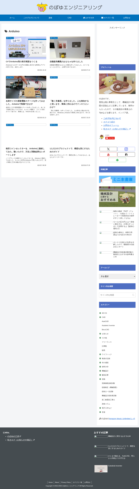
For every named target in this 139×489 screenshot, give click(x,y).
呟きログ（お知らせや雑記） (116, 129)
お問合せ (87, 482)
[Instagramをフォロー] (126, 149)
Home (51, 482)
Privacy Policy (66, 482)
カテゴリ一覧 (77, 482)
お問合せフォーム (111, 125)
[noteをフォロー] (126, 154)
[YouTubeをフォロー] (108, 154)
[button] (133, 295)
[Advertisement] (117, 45)
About (57, 482)
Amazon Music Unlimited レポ (122, 419)
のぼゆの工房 (13, 436)
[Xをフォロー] (108, 149)
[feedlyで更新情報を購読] (117, 160)
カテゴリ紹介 (109, 122)
